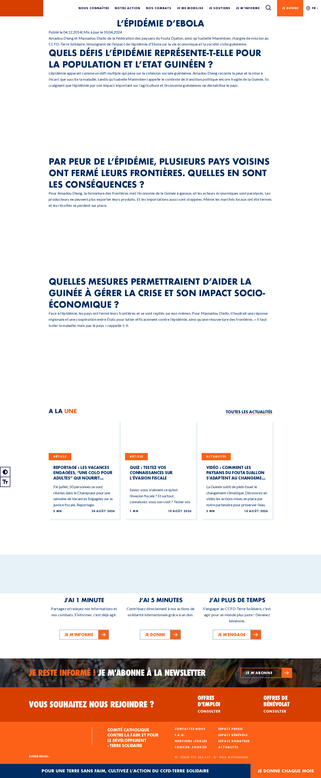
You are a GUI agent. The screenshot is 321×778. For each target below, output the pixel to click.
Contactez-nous (190, 729)
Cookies (199, 747)
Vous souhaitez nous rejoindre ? (91, 704)
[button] (266, 673)
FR (314, 8)
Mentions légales (191, 741)
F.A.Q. (180, 735)
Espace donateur (234, 741)
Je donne (290, 8)
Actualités (228, 747)
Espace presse (230, 729)
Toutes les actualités (249, 411)
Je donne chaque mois (286, 771)
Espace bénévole (233, 735)
